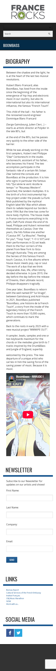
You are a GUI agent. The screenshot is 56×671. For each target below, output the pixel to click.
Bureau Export (12, 590)
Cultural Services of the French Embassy (23, 592)
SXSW (8, 601)
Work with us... (12, 604)
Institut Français (13, 595)
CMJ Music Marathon (15, 598)
